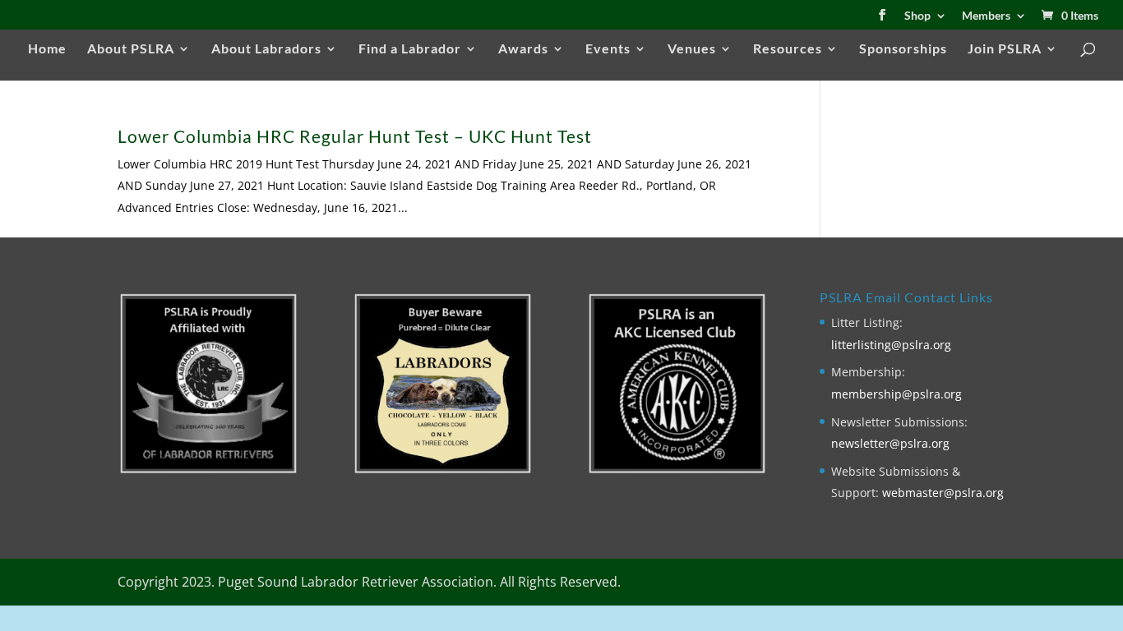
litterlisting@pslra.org (891, 344)
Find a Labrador (409, 49)
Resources (787, 49)
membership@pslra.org (896, 394)
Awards (523, 49)
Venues (692, 49)
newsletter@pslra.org (890, 443)
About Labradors (266, 49)
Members (986, 16)
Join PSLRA (1005, 49)
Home (47, 49)
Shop (917, 16)
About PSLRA (130, 49)
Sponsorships (903, 49)
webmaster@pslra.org (943, 492)
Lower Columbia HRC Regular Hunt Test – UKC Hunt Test (355, 136)
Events (608, 49)
